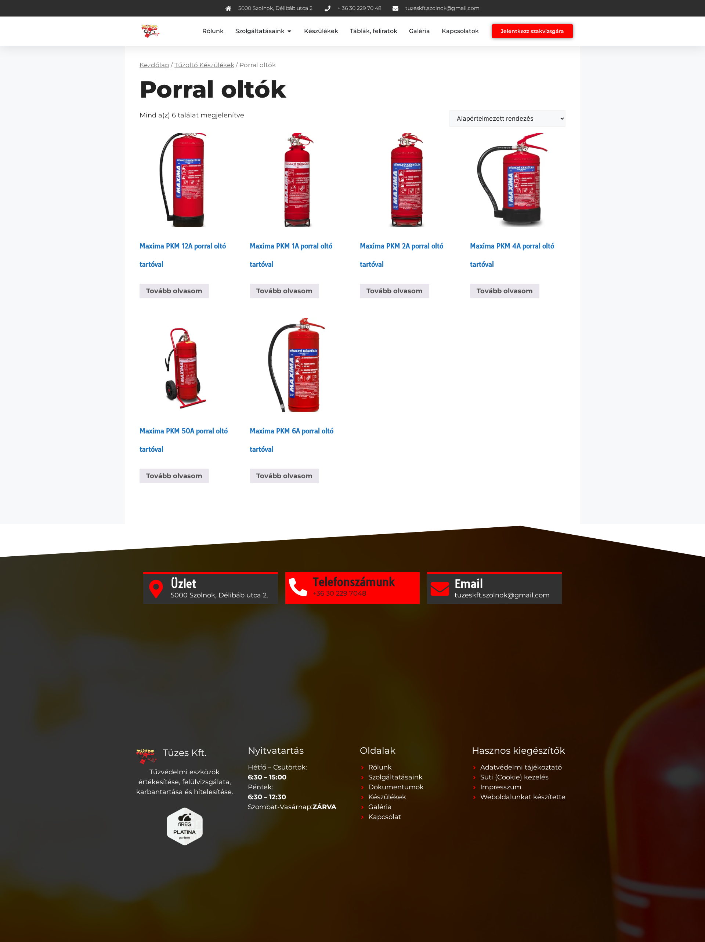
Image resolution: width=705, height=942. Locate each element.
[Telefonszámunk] (298, 587)
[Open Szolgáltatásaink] (289, 31)
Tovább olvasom (174, 291)
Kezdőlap (154, 65)
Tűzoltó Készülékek (204, 65)
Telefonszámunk (354, 582)
